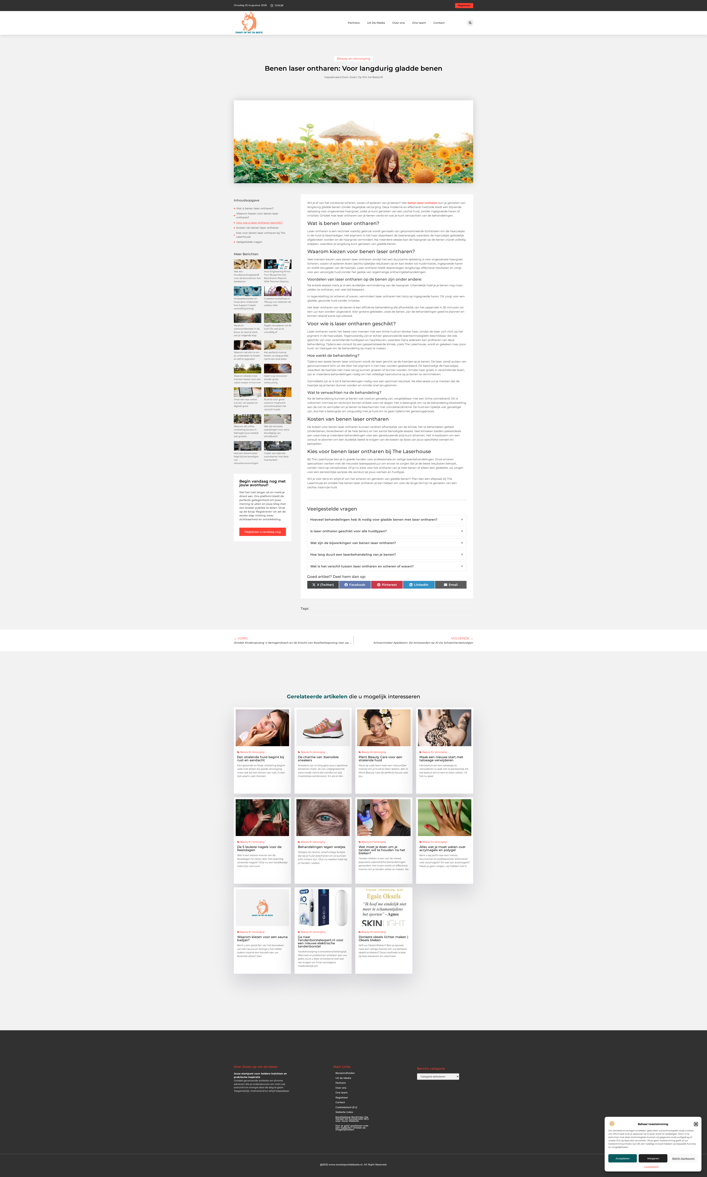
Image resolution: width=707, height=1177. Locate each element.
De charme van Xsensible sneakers (318, 758)
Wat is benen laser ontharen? (255, 208)
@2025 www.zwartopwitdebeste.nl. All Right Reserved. (353, 1164)
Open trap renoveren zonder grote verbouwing (275, 379)
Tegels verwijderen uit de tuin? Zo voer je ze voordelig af (277, 328)
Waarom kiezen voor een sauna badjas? (262, 938)
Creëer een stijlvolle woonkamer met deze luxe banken (276, 456)
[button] (696, 1124)
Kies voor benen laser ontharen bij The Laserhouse (260, 234)
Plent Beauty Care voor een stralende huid (380, 758)
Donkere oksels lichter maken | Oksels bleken (383, 938)
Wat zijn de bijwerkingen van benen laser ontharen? (387, 543)
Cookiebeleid (651, 1166)
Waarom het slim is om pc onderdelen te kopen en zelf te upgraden (247, 355)
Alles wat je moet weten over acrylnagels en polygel (442, 848)
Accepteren (623, 1158)
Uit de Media (343, 1078)
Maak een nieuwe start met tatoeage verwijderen (441, 758)
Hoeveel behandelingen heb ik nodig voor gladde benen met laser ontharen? (387, 519)
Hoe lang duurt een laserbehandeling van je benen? (387, 554)
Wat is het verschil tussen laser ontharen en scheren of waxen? (387, 566)
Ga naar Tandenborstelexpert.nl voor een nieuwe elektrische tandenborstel (320, 941)
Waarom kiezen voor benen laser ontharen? (257, 215)
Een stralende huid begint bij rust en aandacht (260, 758)
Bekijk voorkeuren (683, 1158)
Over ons (398, 22)
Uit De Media (376, 22)
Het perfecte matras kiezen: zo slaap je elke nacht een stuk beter (276, 355)
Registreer (341, 1097)
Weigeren (653, 1158)
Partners (354, 22)
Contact (439, 22)
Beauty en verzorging (353, 58)
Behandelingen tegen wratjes (321, 847)
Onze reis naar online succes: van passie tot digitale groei (246, 402)
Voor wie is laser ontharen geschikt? (259, 222)
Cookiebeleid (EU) (346, 1107)
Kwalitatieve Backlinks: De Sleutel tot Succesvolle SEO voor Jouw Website (352, 1119)
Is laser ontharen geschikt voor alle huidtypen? (387, 531)
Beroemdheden (345, 1073)
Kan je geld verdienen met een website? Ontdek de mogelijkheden (351, 1127)
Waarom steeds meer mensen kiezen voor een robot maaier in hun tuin (247, 379)
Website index (344, 1112)
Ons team (419, 22)
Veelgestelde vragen (249, 242)
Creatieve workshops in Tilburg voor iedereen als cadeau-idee (277, 302)
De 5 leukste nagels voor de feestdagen (259, 848)
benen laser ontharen (422, 203)
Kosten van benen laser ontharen (257, 227)
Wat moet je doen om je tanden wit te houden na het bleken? (382, 850)
